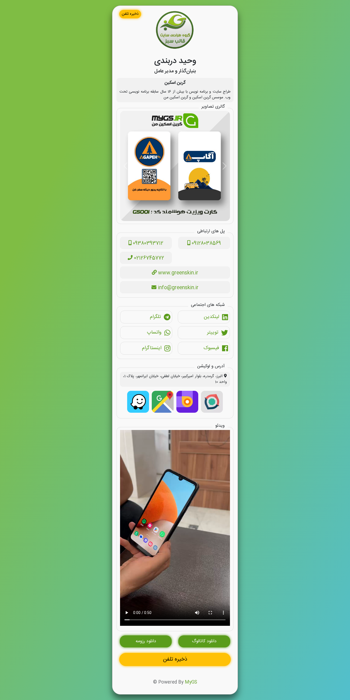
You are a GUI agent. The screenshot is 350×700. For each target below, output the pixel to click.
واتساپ (154, 332)
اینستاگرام (151, 348)
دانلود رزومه (146, 641)
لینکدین (211, 317)
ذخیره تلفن (130, 14)
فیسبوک (211, 348)
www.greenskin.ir (177, 273)
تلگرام (155, 317)
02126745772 (148, 258)
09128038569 (205, 243)
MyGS (191, 682)
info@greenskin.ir (177, 288)
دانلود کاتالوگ (204, 641)
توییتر (212, 332)
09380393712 (147, 243)
